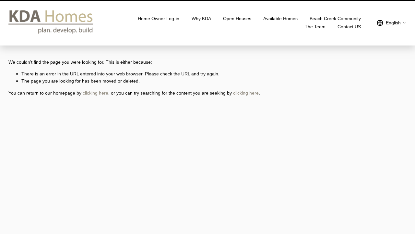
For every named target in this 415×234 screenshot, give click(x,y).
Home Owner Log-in (158, 18)
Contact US (349, 27)
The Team (315, 27)
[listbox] (392, 23)
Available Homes (280, 18)
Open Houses (237, 18)
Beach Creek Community (335, 18)
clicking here (95, 93)
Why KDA (201, 18)
